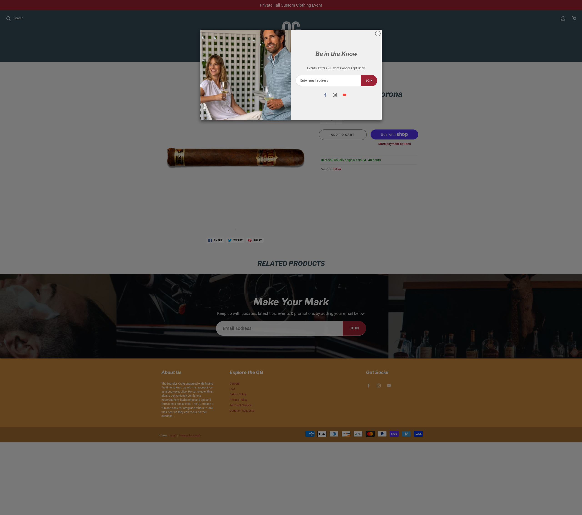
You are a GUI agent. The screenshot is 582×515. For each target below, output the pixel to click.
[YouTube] (344, 95)
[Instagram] (335, 95)
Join (369, 80)
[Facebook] (325, 95)
